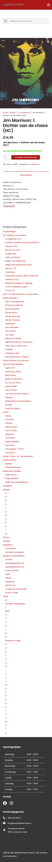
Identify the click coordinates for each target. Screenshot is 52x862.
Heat (7, 574)
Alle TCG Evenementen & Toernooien (20, 294)
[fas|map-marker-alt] (5, 830)
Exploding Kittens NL (14, 563)
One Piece (10, 272)
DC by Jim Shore (13, 382)
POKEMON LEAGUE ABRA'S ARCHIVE (21, 275)
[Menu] (49, 5)
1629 (7, 611)
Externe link (9, 206)
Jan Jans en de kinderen (16, 393)
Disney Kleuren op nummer (16, 360)
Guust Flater (11, 386)
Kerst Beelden (12, 327)
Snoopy (8, 404)
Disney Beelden (10, 298)
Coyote (8, 559)
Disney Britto (11, 312)
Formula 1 (9, 419)
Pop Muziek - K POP (14, 449)
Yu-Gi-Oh (9, 290)
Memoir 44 (10, 585)
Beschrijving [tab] (26, 175)
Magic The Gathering (15, 261)
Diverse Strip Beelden (13, 364)
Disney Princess (12, 320)
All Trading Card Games (14, 235)
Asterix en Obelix (13, 371)
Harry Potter (11, 390)
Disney (8, 415)
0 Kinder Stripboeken (15, 603)
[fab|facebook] (5, 803)
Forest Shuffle (11, 570)
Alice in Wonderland (14, 301)
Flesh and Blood (12, 257)
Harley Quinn (11, 426)
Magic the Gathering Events (18, 264)
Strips (12, 112)
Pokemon (9, 445)
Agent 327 (10, 367)
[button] (48, 42)
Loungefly (7, 485)
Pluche (6, 537)
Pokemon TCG (12, 279)
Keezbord (9, 581)
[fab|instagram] (11, 803)
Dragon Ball (10, 253)
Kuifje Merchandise (12, 471)
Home (5, 112)
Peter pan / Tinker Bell (15, 345)
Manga (6, 489)
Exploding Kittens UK (14, 566)
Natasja (8, 397)
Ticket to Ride (11, 592)
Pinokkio (9, 349)
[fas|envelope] (5, 823)
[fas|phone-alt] (5, 818)
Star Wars (10, 452)
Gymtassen (10, 548)
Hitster (8, 577)
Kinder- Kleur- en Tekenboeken (18, 456)
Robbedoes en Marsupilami (18, 401)
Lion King (9, 334)
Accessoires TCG (13, 239)
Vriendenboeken (13, 467)
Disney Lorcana (12, 250)
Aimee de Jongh (13, 640)
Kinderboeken (9, 460)
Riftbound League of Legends (18, 283)
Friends (8, 423)
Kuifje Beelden (11, 478)
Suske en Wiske (12, 408)
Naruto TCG (10, 268)
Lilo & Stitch (10, 331)
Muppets (9, 434)
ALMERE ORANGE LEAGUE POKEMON (22, 242)
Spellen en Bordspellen (14, 555)
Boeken (8, 463)
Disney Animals (12, 309)
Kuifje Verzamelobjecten (16, 482)
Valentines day (12, 353)
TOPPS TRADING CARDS (16, 286)
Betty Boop (10, 375)
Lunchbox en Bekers (14, 552)
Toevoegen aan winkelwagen (25, 157)
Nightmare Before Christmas (19, 342)
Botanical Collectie (14, 305)
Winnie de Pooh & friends (17, 356)
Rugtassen (8, 544)
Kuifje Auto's (10, 474)
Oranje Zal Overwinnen (16, 589)
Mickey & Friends (13, 338)
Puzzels (6, 541)
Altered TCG (11, 246)
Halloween (10, 323)
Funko (6, 412)
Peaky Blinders (12, 441)
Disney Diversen (12, 316)
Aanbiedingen (9, 231)
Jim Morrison (24, 112)
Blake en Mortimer (14, 378)
